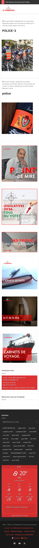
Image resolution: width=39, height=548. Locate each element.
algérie (22, 428)
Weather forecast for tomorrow (16, 507)
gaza (24, 439)
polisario (18, 449)
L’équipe (7, 531)
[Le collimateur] (9, 9)
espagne (26, 435)
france (14, 439)
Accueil (6, 21)
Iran (33, 439)
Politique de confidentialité (24, 535)
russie (32, 453)
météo (6, 446)
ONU (31, 446)
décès (15, 435)
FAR (5, 439)
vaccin (15, 460)
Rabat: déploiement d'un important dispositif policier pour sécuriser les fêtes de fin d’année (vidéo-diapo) (18, 23)
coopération (21, 431)
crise (6, 435)
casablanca (8, 431)
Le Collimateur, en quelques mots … (23, 528)
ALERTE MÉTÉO (9, 428)
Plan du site (10, 535)
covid (32, 431)
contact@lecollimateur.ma (17, 378)
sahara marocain (19, 456)
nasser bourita (19, 446)
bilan (32, 428)
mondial (27, 442)
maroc (16, 442)
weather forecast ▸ (19, 516)
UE (31, 456)
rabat (28, 449)
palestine (7, 449)
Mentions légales (16, 531)
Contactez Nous (29, 531)
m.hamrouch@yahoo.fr (10, 380)
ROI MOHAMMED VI (18, 453)
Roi (5, 453)
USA (6, 460)
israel (6, 442)
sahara (6, 456)
